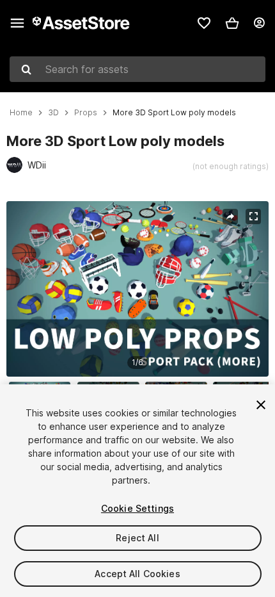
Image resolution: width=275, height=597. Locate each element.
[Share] (230, 216)
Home (21, 112)
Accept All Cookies (137, 573)
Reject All (137, 537)
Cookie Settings (137, 508)
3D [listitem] (53, 112)
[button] (232, 23)
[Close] (261, 405)
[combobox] (137, 69)
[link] (204, 23)
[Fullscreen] (253, 216)
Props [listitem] (85, 112)
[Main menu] (17, 23)
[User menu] (259, 23)
